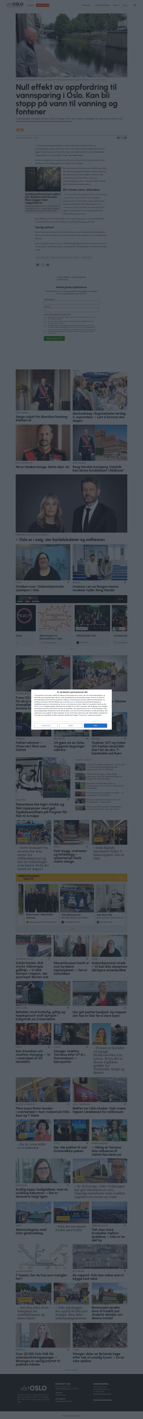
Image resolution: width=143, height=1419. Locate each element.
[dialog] (71, 710)
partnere (72, 702)
